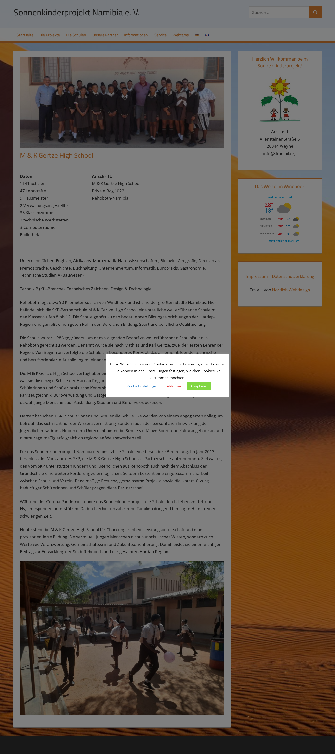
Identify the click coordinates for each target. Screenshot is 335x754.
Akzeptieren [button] (199, 386)
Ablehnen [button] (174, 386)
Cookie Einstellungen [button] (142, 386)
